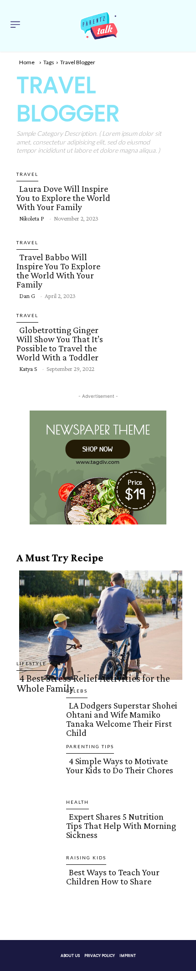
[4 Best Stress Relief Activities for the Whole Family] (98, 623)
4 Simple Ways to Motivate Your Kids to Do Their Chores (119, 765)
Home (27, 62)
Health (77, 802)
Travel (27, 174)
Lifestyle (31, 663)
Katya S (28, 368)
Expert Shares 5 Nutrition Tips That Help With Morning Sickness (121, 826)
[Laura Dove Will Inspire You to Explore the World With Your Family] (149, 195)
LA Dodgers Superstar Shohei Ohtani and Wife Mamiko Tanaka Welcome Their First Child (121, 719)
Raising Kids (86, 857)
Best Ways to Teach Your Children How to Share (113, 876)
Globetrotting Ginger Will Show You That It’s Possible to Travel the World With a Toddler (59, 343)
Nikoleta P (31, 218)
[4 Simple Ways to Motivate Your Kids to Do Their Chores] (37, 787)
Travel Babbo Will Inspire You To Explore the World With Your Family (58, 270)
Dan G (27, 295)
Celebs (77, 691)
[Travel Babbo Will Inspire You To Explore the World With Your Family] (149, 268)
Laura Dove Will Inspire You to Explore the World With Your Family (63, 198)
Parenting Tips (90, 746)
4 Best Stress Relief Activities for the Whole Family (93, 683)
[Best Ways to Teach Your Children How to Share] (37, 899)
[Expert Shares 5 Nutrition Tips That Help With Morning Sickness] (37, 843)
